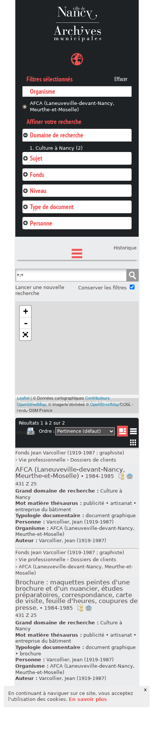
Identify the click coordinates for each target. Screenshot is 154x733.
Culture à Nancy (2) (59, 148)
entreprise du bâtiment (43, 509)
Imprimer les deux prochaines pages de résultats (30, 432)
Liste (122, 431)
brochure (30, 653)
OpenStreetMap (104, 404)
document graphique (111, 515)
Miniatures (133, 442)
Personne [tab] (41, 223)
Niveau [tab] (38, 190)
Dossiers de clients (93, 460)
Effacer (120, 79)
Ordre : (47, 431)
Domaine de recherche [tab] (56, 135)
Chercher (132, 275)
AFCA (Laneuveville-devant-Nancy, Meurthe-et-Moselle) (72, 106)
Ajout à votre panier (129, 476)
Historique (125, 248)
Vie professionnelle (42, 460)
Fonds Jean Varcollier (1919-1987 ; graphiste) (69, 453)
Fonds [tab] (37, 174)
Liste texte (133, 433)
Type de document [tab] (52, 206)
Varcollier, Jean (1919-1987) (80, 522)
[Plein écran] (25, 334)
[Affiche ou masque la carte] (77, 60)
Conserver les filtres (102, 288)
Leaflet (23, 398)
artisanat (121, 503)
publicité (93, 503)
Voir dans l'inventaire (121, 476)
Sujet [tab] (36, 158)
